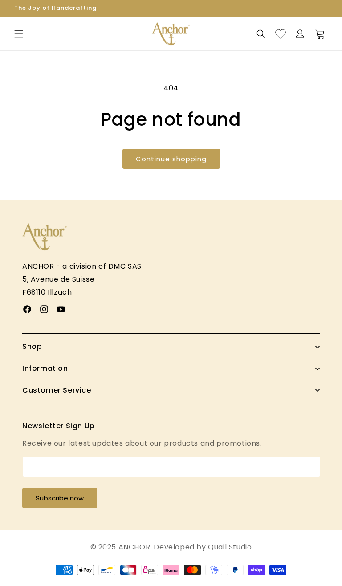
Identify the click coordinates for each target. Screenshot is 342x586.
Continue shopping (171, 159)
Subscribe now (60, 498)
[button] (18, 34)
